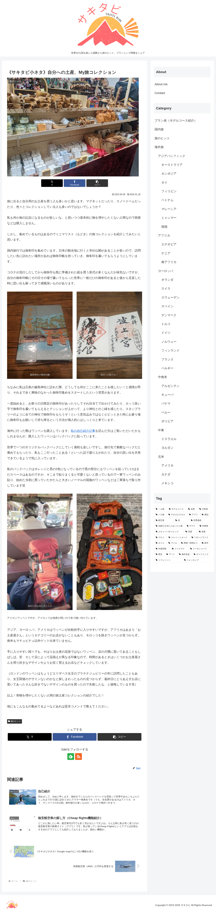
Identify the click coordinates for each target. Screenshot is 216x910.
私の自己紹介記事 (83, 431)
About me (161, 84)
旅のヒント (16, 721)
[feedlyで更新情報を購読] (70, 756)
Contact (160, 93)
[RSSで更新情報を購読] (78, 756)
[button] (97, 183)
